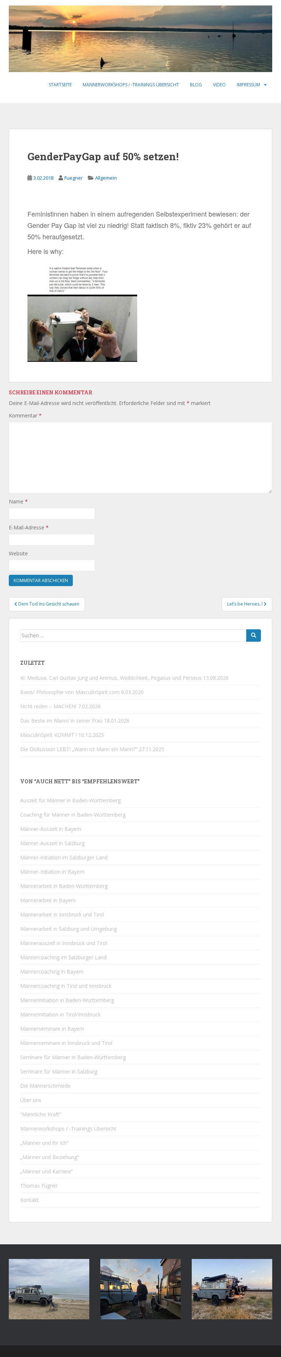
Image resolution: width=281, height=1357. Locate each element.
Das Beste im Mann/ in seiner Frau (61, 720)
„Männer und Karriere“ (46, 1171)
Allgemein (106, 178)
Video (219, 85)
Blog (196, 85)
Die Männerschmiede (45, 1085)
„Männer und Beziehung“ (49, 1157)
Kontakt (29, 1199)
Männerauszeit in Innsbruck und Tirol (63, 943)
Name (18, 501)
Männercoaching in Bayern (51, 971)
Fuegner (73, 178)
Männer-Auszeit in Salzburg (52, 843)
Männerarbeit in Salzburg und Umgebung (68, 928)
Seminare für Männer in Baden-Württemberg (73, 1057)
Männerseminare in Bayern (52, 1028)
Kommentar (25, 415)
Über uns (30, 1100)
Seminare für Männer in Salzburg (58, 1071)
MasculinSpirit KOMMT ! (48, 734)
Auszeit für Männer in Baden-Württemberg (70, 800)
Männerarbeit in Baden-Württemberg (64, 885)
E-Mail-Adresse (29, 527)
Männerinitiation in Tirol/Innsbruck (60, 1014)
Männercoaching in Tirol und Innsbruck (66, 985)
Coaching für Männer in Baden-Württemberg (72, 814)
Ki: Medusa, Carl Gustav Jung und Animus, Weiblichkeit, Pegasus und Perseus (111, 677)
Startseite (60, 85)
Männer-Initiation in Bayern (52, 871)
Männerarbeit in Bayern (48, 900)
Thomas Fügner (39, 1185)
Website (18, 553)
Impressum (248, 85)
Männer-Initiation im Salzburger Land (64, 857)
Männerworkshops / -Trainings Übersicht (131, 85)
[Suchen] (253, 635)
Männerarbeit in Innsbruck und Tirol (62, 914)
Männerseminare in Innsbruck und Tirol (66, 1042)
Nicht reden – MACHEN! (48, 706)
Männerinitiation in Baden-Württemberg (67, 1000)
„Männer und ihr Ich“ (44, 1142)
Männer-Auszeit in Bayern (50, 828)
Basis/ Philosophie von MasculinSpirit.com (70, 692)
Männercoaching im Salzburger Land (63, 957)
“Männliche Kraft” (40, 1114)
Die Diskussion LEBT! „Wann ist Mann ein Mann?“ (78, 749)
